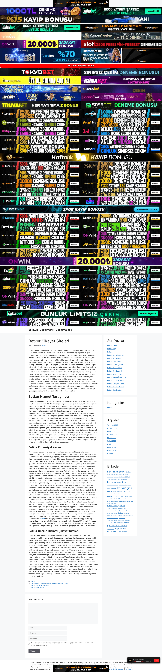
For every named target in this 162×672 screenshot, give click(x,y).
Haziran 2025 (112, 435)
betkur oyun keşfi (122, 508)
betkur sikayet (123, 513)
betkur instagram (113, 496)
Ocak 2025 (111, 444)
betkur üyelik (122, 518)
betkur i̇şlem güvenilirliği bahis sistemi (116, 498)
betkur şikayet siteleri (53, 583)
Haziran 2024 (112, 454)
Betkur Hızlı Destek (114, 390)
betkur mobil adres (111, 503)
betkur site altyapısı (112, 515)
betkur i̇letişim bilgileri (126, 496)
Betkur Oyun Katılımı (114, 374)
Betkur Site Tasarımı (114, 358)
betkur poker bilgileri (124, 510)
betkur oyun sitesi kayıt (112, 510)
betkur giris (124, 488)
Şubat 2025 (111, 441)
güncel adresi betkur (117, 525)
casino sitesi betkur (121, 523)
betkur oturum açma (112, 508)
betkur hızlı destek (121, 494)
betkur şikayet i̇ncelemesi (124, 520)
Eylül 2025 (111, 431)
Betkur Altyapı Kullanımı (116, 384)
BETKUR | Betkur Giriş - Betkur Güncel (50, 329)
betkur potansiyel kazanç (38, 583)
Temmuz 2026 (112, 425)
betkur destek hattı (111, 488)
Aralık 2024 (111, 447)
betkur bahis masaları (112, 474)
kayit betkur (65, 583)
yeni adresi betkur (123, 531)
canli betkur (110, 523)
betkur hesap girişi (111, 494)
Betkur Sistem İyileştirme (116, 377)
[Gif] (81, 157)
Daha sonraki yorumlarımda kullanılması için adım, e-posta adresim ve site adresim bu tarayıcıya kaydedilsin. (63, 644)
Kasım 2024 (111, 450)
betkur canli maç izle (112, 479)
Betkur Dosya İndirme (37, 587)
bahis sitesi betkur (116, 471)
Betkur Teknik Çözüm (115, 365)
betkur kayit (129, 498)
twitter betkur (112, 531)
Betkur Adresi (112, 346)
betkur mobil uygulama (116, 506)
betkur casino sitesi (116, 482)
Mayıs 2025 (111, 438)
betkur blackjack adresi (112, 477)
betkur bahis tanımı (123, 474)
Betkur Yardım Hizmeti (115, 380)
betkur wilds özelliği (128, 515)
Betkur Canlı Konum (114, 361)
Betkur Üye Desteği (114, 371)
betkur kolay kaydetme (112, 501)
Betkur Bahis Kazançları (116, 355)
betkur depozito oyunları (125, 485)
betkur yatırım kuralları (112, 518)
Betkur (33, 581)
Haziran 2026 (112, 428)
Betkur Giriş (111, 349)
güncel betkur (110, 529)
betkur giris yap (123, 491)
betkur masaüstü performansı (126, 501)
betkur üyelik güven (112, 520)
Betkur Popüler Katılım (115, 387)
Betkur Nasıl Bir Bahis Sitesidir (40, 585)
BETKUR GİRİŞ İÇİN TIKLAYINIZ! (81, 66)
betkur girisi (111, 491)
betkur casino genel (122, 479)
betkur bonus (124, 477)
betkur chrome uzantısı (112, 485)
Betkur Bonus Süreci (114, 368)
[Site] (40, 113)
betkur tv (120, 515)
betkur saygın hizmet (112, 513)
